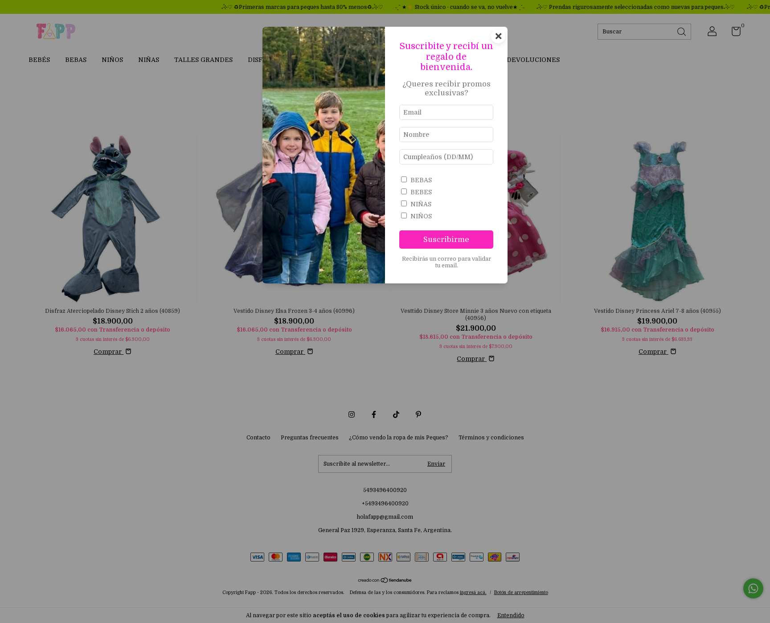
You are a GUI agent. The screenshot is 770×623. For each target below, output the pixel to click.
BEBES (421, 192)
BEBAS (421, 180)
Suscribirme (446, 239)
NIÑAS (420, 204)
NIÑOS (421, 216)
